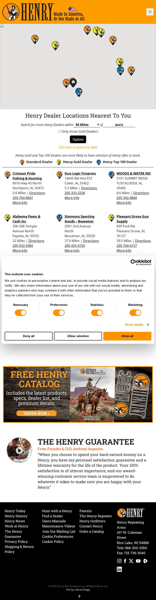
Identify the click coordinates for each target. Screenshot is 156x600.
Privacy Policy (16, 541)
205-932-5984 (23, 245)
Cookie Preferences (57, 536)
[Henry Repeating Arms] (43, 12)
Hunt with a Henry (57, 511)
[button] (138, 12)
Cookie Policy (53, 541)
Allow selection (78, 336)
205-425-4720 (75, 245)
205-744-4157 (127, 245)
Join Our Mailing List (58, 531)
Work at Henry (16, 526)
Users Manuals (54, 521)
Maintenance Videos (58, 526)
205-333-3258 (75, 193)
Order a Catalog (91, 531)
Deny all (28, 336)
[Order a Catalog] (78, 394)
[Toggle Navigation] (150, 11)
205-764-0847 (23, 198)
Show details (134, 324)
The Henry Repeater (95, 516)
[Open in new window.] (119, 561)
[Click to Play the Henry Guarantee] (19, 450)
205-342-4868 (127, 198)
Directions (37, 193)
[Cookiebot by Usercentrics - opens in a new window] (133, 262)
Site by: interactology (78, 589)
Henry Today (15, 511)
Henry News (15, 521)
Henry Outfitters (92, 521)
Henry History (16, 516)
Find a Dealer (52, 516)
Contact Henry (91, 526)
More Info (20, 202)
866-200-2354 (136, 547)
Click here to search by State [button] (78, 147)
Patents (85, 511)
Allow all (127, 336)
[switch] (59, 313)
